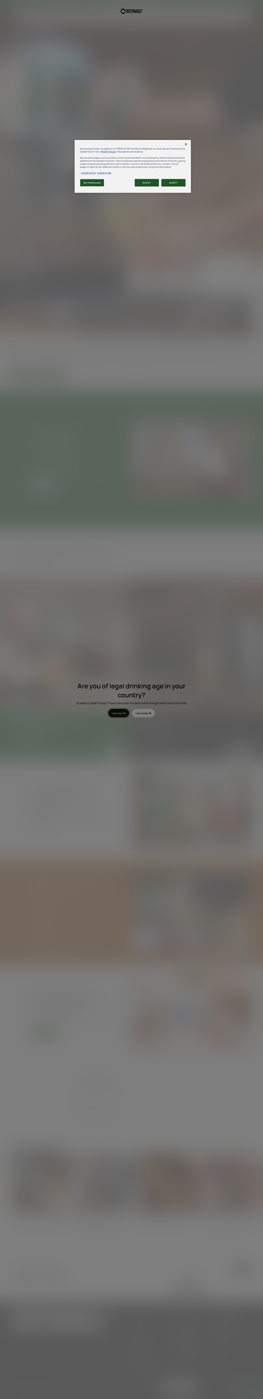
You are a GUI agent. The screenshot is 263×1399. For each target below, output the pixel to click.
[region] (133, 166)
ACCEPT (173, 182)
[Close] (186, 144)
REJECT (147, 182)
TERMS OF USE (104, 173)
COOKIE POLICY (88, 173)
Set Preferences (92, 182)
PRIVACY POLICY (108, 151)
